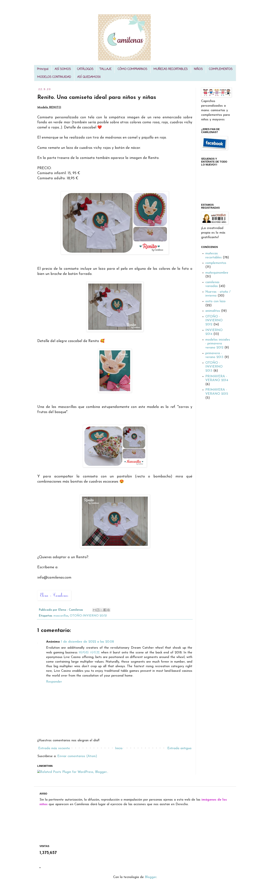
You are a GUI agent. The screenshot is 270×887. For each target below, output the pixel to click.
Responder (54, 682)
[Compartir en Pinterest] (108, 610)
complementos (215, 263)
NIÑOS (198, 69)
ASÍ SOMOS (63, 69)
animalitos (212, 311)
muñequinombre (216, 273)
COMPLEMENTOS (221, 69)
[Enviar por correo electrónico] (94, 610)
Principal (42, 69)
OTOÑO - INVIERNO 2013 (214, 366)
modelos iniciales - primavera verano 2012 (217, 343)
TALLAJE (105, 69)
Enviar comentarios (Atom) (77, 756)
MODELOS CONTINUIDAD (54, 77)
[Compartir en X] (101, 610)
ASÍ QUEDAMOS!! (89, 77)
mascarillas (60, 615)
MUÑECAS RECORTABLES (171, 69)
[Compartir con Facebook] (105, 610)
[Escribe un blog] (98, 610)
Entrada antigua (179, 748)
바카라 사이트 (89, 652)
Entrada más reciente (54, 748)
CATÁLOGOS (85, 69)
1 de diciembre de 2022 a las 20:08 (87, 642)
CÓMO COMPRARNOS (132, 69)
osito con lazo (215, 301)
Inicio (119, 748)
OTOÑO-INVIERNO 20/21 (88, 615)
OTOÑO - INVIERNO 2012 (214, 320)
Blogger (150, 877)
